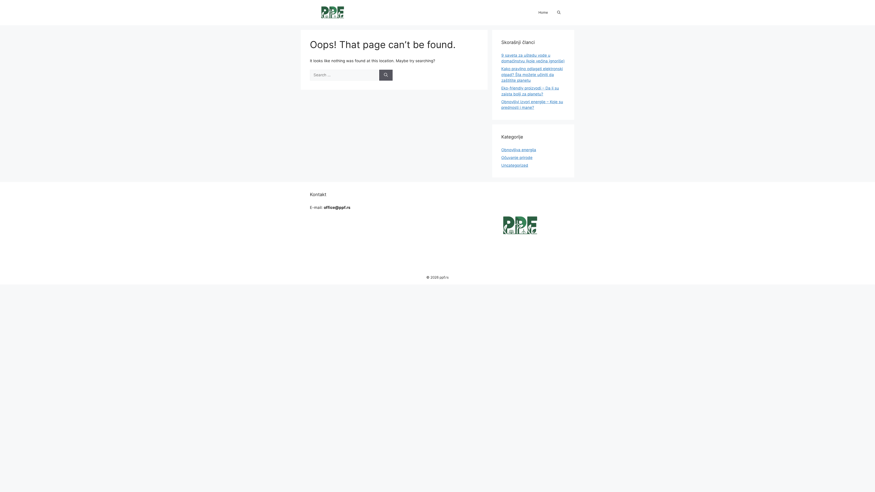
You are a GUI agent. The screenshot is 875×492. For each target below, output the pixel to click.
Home (543, 12)
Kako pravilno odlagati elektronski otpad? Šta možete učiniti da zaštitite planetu (532, 75)
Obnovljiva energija (518, 150)
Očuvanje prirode (517, 157)
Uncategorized (514, 165)
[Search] (386, 75)
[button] (559, 12)
